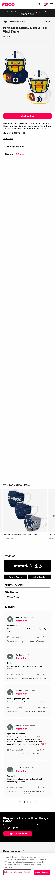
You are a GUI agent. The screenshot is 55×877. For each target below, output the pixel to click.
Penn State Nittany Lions (20, 22)
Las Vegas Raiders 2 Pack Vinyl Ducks (33, 642)
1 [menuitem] (24, 802)
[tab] (15, 576)
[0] (45, 4)
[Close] (51, 857)
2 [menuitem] (27, 802)
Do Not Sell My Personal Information (18, 872)
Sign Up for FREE (17, 834)
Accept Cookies (41, 872)
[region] (27, 865)
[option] (27, 13)
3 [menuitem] (30, 802)
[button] (11, 637)
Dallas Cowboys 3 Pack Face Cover (20, 535)
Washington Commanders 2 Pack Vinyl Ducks (34, 792)
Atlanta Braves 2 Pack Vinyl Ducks (32, 755)
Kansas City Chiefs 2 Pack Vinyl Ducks (33, 712)
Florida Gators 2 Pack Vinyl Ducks (34, 678)
